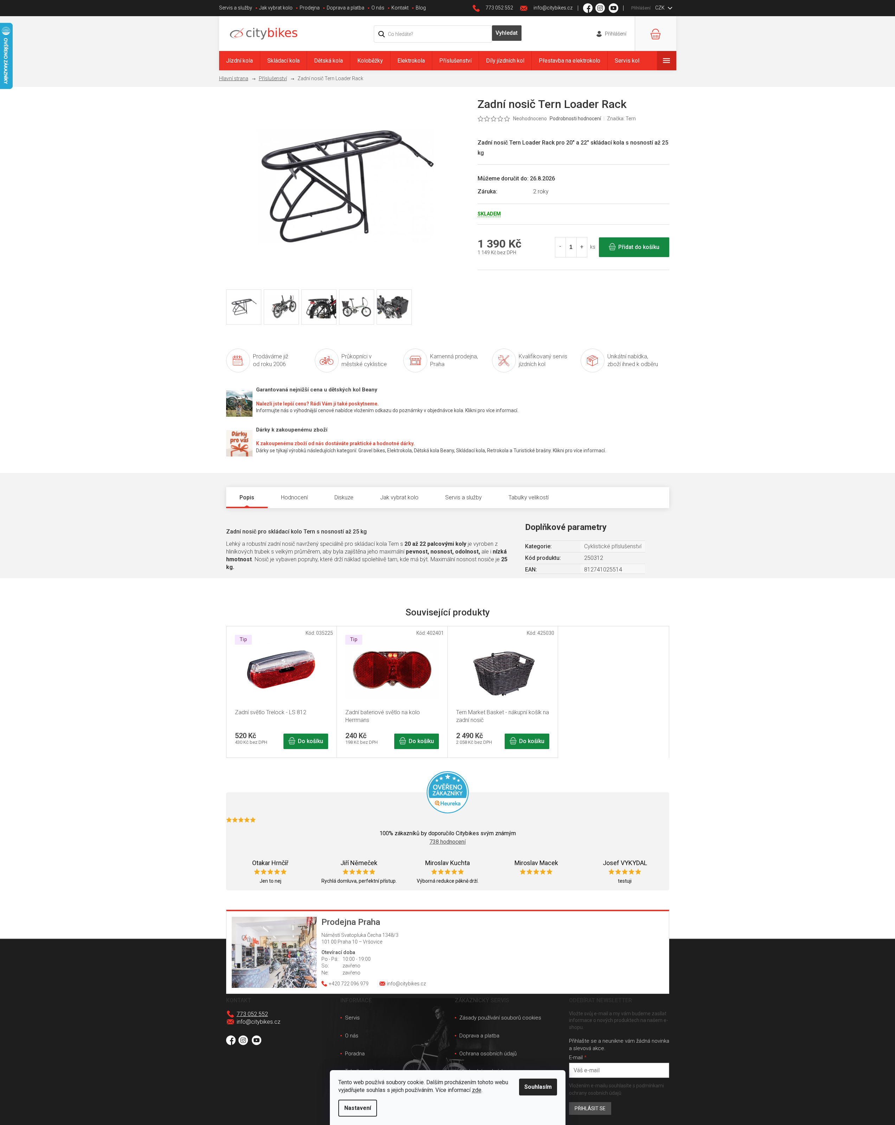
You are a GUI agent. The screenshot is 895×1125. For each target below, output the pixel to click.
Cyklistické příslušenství (612, 546)
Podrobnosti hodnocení (575, 118)
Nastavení (357, 1108)
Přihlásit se (590, 1108)
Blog (421, 8)
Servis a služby (235, 8)
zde (476, 1090)
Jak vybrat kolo (276, 8)
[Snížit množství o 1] (560, 247)
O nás (377, 8)
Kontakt (400, 8)
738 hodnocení (447, 841)
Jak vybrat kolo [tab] (399, 497)
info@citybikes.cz (258, 1021)
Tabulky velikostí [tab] (529, 497)
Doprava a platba (345, 8)
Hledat (507, 33)
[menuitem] (239, 60)
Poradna (355, 1053)
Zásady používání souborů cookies (500, 1018)
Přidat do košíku (638, 247)
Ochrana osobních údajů (488, 1053)
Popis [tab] (246, 497)
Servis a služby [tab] (463, 497)
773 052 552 (252, 1014)
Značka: (621, 118)
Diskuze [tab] (343, 497)
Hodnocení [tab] (294, 497)
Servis (352, 1018)
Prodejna (310, 8)
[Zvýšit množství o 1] (581, 247)
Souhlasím (538, 1087)
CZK (660, 8)
